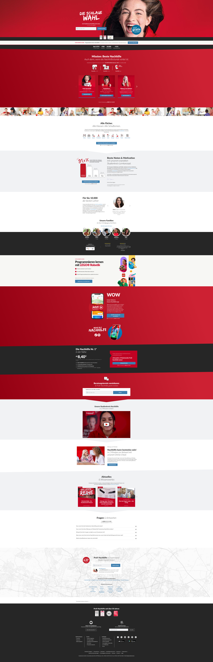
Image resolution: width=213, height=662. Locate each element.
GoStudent (102, 651)
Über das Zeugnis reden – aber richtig (126, 501)
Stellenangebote (79, 641)
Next (136, 86)
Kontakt (118, 653)
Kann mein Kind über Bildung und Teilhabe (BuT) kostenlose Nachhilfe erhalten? (94, 529)
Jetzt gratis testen (87, 94)
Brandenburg (93, 591)
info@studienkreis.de (130, 655)
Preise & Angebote (90, 638)
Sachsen (119, 586)
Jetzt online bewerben (90, 629)
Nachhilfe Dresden (94, 580)
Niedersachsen (110, 586)
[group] (118, 205)
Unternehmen (96, 651)
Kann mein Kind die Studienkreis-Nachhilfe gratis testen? (89, 526)
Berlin (93, 589)
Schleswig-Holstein (119, 589)
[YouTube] (125, 637)
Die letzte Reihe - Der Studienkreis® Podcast (87, 501)
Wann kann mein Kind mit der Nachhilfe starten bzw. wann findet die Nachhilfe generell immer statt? (99, 535)
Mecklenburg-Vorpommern (101, 592)
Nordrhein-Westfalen (110, 589)
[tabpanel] (93, 589)
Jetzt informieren (126, 95)
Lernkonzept (114, 170)
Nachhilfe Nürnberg (124, 580)
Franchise (78, 638)
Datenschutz (124, 651)
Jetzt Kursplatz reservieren (107, 95)
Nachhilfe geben (93, 209)
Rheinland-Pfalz (110, 590)
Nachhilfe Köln (109, 580)
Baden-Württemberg (93, 586)
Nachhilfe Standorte (106, 638)
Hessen (101, 589)
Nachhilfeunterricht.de (110, 651)
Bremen (101, 586)
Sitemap (113, 653)
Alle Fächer (89, 643)
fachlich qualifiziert (98, 204)
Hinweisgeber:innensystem (105, 653)
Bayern (93, 588)
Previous (76, 86)
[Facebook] (118, 637)
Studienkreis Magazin (115, 484)
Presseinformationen (91, 644)
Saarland (110, 592)
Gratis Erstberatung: (106, 102)
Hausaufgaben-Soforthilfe (107, 643)
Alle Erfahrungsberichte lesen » (106, 225)
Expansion (78, 639)
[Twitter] (121, 637)
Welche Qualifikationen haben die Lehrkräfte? (87, 538)
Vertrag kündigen (90, 639)
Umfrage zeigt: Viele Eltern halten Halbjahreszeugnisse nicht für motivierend (106, 502)
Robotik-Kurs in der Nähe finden (84, 281)
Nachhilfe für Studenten (106, 639)
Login (122, 653)
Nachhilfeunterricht (132, 168)
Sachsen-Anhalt (119, 588)
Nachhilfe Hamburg (102, 580)
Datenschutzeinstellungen (94, 653)
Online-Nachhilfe (105, 641)
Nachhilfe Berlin (88, 580)
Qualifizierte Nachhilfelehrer (92, 641)
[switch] (93, 248)
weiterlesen (123, 250)
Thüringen (119, 591)
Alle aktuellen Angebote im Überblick (82, 601)
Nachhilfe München (117, 580)
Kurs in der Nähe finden (133, 42)
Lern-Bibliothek (105, 644)
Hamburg (102, 588)
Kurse (103, 646)
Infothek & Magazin (88, 651)
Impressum (118, 651)
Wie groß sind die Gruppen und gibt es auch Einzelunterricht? (90, 532)
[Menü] (94, 247)
